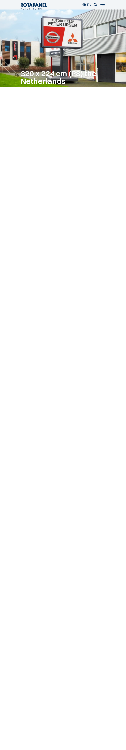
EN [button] (89, 4)
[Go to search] (95, 5)
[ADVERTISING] (34, 4)
